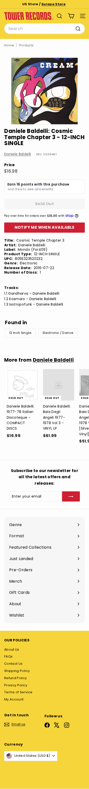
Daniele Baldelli (17, 154)
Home (9, 45)
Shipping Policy (17, 670)
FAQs (8, 656)
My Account (14, 699)
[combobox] (44, 28)
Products (26, 45)
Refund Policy (15, 678)
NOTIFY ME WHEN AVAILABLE (45, 227)
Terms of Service (18, 692)
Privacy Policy (15, 685)
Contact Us (13, 663)
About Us (11, 649)
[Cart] (71, 16)
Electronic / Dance (58, 333)
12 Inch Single (20, 333)
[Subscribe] (71, 496)
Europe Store (54, 4)
